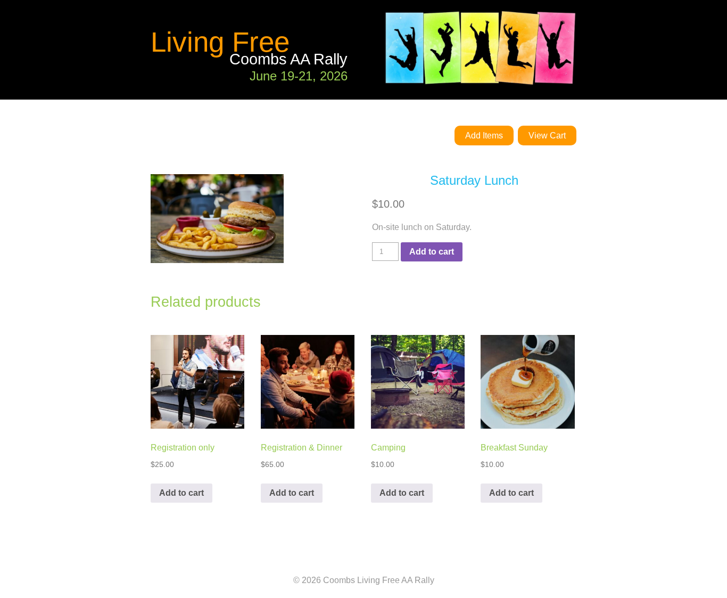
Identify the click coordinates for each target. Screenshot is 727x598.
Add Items (484, 135)
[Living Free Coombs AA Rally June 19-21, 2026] (363, 92)
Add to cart (431, 251)
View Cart (547, 135)
